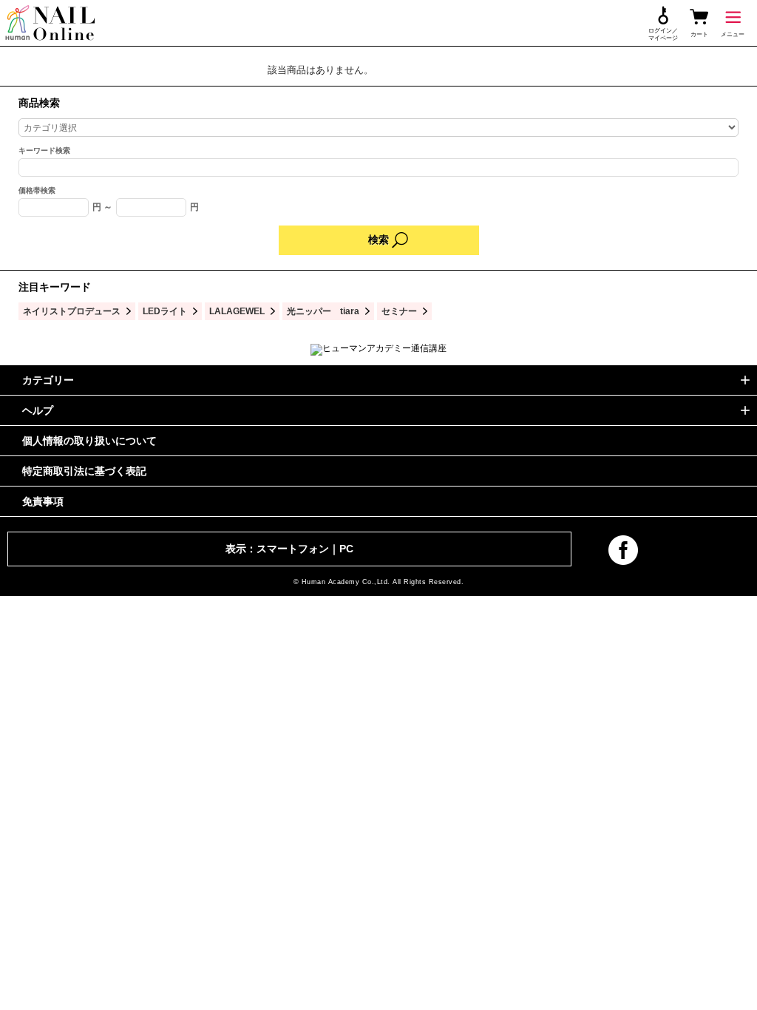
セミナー (399, 311)
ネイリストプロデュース (71, 311)
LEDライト (165, 311)
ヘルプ (37, 410)
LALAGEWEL (237, 311)
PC (346, 549)
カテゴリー (48, 380)
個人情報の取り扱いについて (89, 441)
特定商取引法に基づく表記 (84, 471)
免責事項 (43, 501)
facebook (623, 550)
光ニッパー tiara (323, 311)
